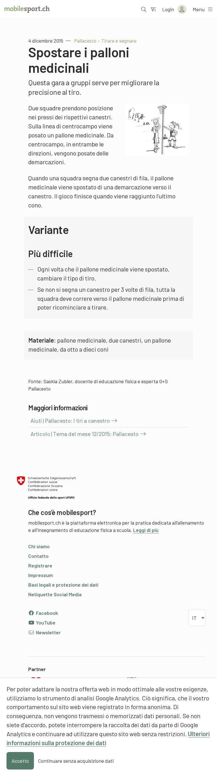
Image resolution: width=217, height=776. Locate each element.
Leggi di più (146, 530)
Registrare (40, 565)
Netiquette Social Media (55, 594)
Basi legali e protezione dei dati (63, 585)
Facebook (46, 613)
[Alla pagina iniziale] (27, 9)
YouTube (45, 622)
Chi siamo (39, 546)
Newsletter (48, 632)
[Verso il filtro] (153, 9)
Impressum (40, 575)
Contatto (38, 556)
